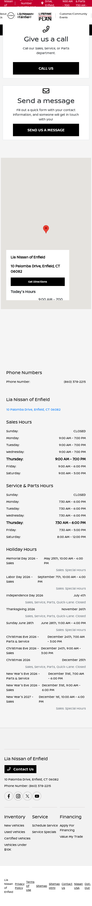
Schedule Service (45, 825)
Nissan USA (78, 886)
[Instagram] (18, 796)
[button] (46, 229)
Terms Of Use (30, 886)
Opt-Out (88, 886)
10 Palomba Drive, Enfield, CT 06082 (33, 409)
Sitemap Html (54, 886)
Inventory (14, 817)
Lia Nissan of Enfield (8, 886)
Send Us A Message (46, 130)
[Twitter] (27, 796)
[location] (42, 3)
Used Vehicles (14, 832)
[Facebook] (8, 796)
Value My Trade (71, 836)
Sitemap (41, 886)
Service (40, 817)
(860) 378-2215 (75, 381)
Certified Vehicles (17, 838)
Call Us (46, 68)
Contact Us (23, 769)
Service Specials (44, 832)
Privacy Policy (19, 886)
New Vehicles (14, 825)
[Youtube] (36, 796)
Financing (71, 817)
